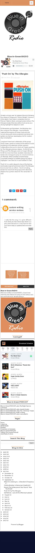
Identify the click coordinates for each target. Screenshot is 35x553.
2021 (4, 463)
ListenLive (4, 424)
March (7, 506)
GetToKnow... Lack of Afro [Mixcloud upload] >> (23, 275)
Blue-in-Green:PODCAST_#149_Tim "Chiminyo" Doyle (17, 411)
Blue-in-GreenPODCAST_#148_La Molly (13, 412)
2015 (4, 514)
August (7, 495)
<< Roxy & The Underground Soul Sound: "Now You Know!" (11, 274)
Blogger (21, 525)
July (6, 497)
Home (7, 3)
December (8, 473)
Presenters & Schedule (8, 429)
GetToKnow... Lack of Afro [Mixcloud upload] (18, 493)
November (8, 476)
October (7, 478)
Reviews (3, 427)
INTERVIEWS (4, 426)
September (8, 480)
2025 (5, 454)
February (8, 508)
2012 (4, 521)
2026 (5, 452)
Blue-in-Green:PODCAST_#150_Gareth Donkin (15, 409)
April (6, 503)
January (7, 510)
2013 (4, 518)
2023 (5, 459)
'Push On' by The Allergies (12, 491)
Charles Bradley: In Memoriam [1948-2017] (17, 485)
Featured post (9, 286)
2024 (5, 456)
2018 (4, 469)
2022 (5, 461)
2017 (4, 471)
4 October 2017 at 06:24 (16, 213)
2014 (4, 516)
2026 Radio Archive (7, 434)
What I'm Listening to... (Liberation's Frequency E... (19, 483)
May (6, 501)
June (6, 499)
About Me (26, 286)
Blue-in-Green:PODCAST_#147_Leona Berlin (14, 414)
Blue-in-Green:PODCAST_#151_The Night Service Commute (16, 407)
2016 (4, 512)
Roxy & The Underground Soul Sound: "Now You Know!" (18, 488)
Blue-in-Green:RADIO (9, 290)
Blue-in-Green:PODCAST (8, 431)
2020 (5, 465)
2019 (4, 467)
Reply (31, 229)
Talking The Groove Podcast (9, 432)
